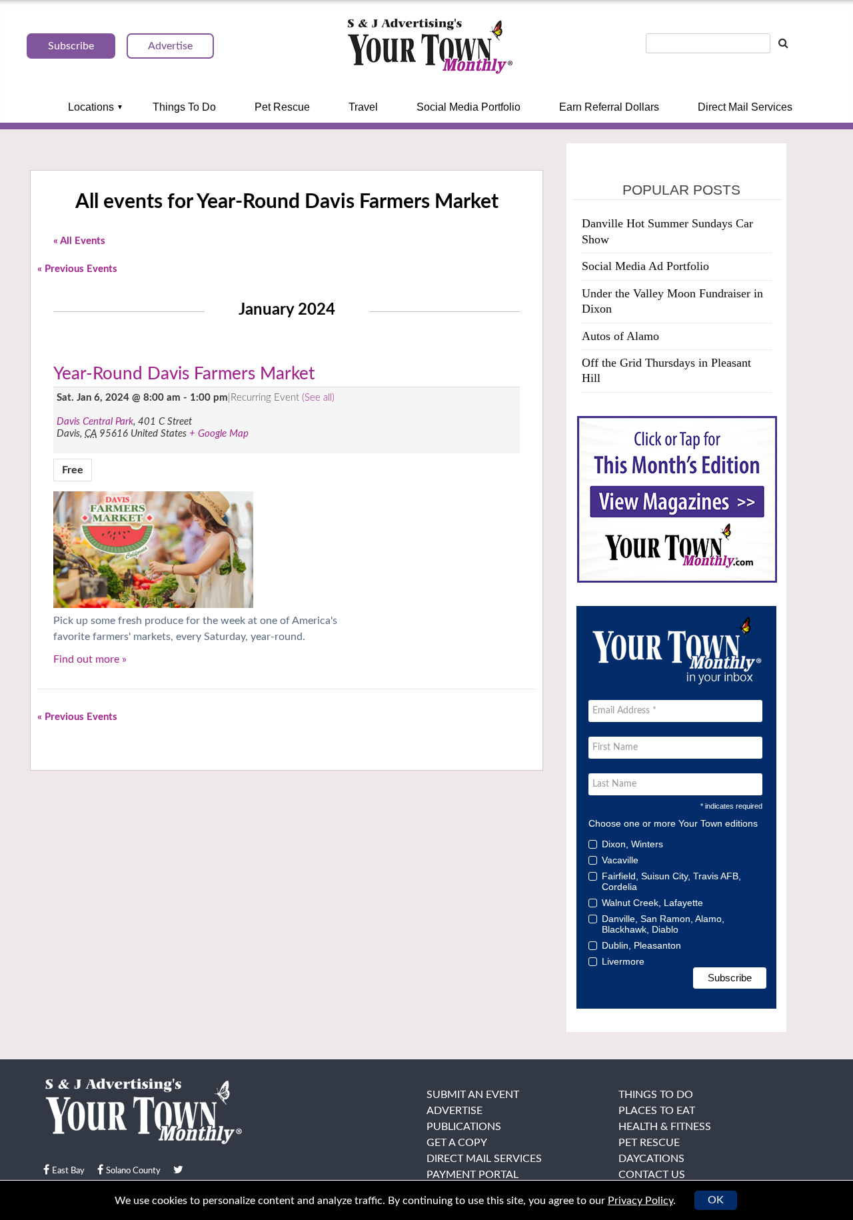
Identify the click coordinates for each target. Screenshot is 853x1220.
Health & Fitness (664, 1126)
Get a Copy (456, 1142)
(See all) (318, 398)
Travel (363, 107)
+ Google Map (219, 434)
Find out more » (90, 659)
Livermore (623, 961)
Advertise (454, 1110)
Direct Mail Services (745, 107)
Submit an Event (472, 1094)
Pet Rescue (282, 107)
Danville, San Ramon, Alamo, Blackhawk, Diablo (663, 924)
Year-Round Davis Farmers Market (184, 374)
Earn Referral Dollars (609, 107)
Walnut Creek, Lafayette (652, 902)
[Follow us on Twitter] (178, 1170)
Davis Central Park (95, 422)
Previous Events (77, 269)
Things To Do (184, 107)
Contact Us (651, 1174)
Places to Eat (656, 1110)
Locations (91, 107)
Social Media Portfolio (468, 107)
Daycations (651, 1158)
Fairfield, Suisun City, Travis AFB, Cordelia (671, 881)
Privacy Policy (640, 1200)
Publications (463, 1126)
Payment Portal (472, 1174)
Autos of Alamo (620, 336)
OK (716, 1200)
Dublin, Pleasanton (641, 945)
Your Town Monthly (430, 46)
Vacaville (620, 860)
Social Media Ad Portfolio (645, 266)
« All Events (79, 241)
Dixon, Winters (632, 844)
